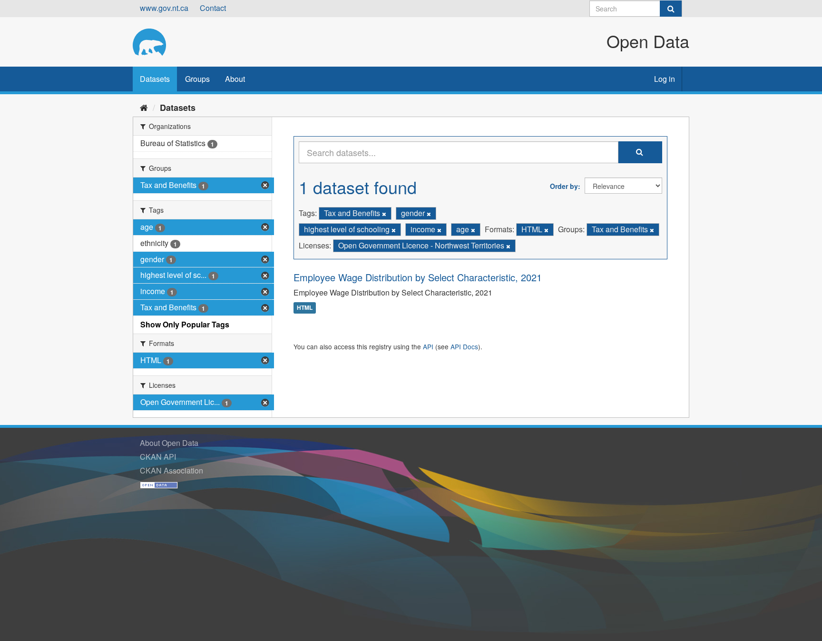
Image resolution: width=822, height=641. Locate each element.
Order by (564, 186)
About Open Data (169, 442)
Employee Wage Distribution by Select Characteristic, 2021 (418, 277)
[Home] (144, 107)
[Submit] (671, 8)
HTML (305, 308)
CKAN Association (171, 470)
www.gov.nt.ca (164, 7)
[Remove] (384, 213)
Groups (197, 78)
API (428, 346)
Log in (664, 78)
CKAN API (158, 456)
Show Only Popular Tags (184, 324)
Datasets (155, 78)
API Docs (464, 346)
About (235, 78)
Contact (213, 7)
